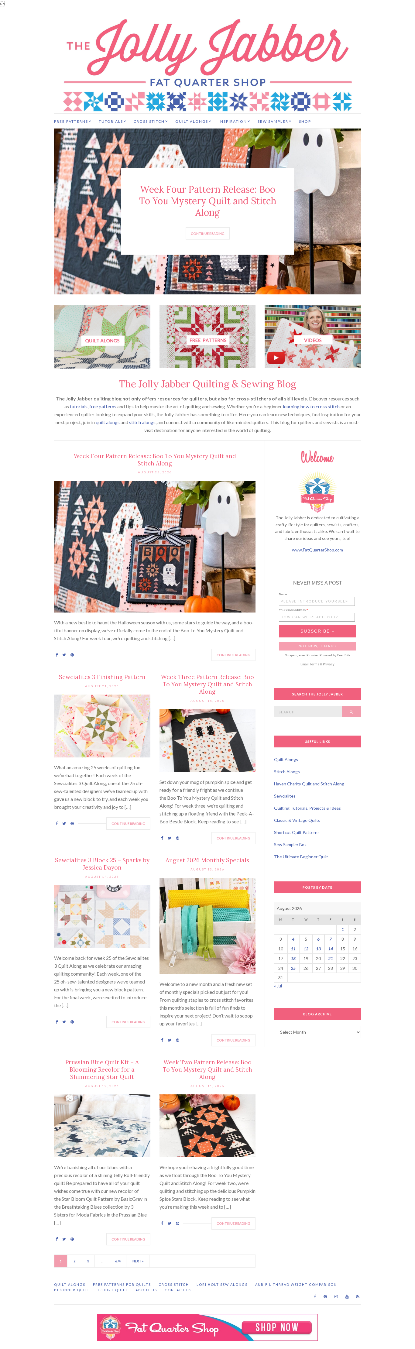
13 (318, 948)
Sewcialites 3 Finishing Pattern (102, 677)
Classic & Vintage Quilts (297, 820)
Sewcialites (285, 795)
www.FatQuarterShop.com (317, 549)
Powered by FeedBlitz (335, 655)
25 (293, 968)
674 (118, 1261)
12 (306, 948)
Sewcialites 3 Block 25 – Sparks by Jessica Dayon (102, 863)
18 (293, 958)
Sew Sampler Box (290, 844)
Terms (314, 664)
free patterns (102, 406)
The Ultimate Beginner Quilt (301, 856)
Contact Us (178, 1290)
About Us (146, 1290)
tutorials (78, 406)
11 (293, 948)
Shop (305, 121)
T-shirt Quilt (112, 1290)
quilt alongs (108, 422)
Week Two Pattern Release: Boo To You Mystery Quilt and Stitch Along (207, 1069)
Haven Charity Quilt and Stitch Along (309, 783)
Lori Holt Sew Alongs (222, 1284)
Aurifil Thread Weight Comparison (296, 1284)
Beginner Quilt (72, 1290)
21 (330, 958)
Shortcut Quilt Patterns (297, 832)
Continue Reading (208, 233)
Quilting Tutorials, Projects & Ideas (307, 808)
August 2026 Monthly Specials (207, 860)
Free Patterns (71, 121)
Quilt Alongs (191, 121)
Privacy (328, 664)
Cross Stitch (149, 121)
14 (330, 948)
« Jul (278, 985)
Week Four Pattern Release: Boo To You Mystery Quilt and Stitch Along (207, 201)
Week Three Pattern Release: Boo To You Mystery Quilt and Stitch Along (207, 684)
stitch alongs (142, 422)
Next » (138, 1261)
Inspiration (233, 121)
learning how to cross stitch (311, 406)
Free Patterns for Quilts (122, 1284)
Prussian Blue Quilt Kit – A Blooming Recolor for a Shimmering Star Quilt (102, 1069)
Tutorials (111, 121)
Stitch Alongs (287, 771)
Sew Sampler (273, 121)
